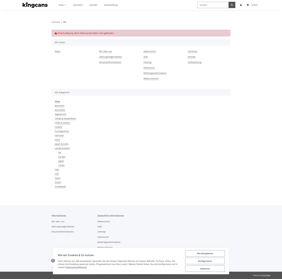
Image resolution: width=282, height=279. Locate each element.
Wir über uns (105, 51)
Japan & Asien (61, 144)
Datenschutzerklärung (76, 267)
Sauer (58, 178)
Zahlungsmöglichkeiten (110, 56)
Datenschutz (149, 51)
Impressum (149, 67)
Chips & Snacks (62, 122)
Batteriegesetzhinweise (154, 73)
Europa (61, 156)
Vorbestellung (195, 62)
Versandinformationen (110, 62)
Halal (57, 139)
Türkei (61, 165)
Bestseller (59, 105)
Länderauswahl (62, 148)
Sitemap (147, 62)
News (57, 51)
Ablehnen (205, 268)
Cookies (58, 126)
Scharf (58, 182)
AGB (145, 56)
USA (57, 173)
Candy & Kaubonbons (65, 118)
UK (59, 152)
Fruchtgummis (62, 131)
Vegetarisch (60, 114)
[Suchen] (232, 5)
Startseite (192, 51)
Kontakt (191, 56)
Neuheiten (60, 109)
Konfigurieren (205, 261)
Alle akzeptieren (205, 253)
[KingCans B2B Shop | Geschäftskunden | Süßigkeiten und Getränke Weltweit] (35, 5)
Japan (61, 161)
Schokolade (60, 186)
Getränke (59, 135)
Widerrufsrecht (150, 78)
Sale (57, 169)
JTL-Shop (266, 275)
